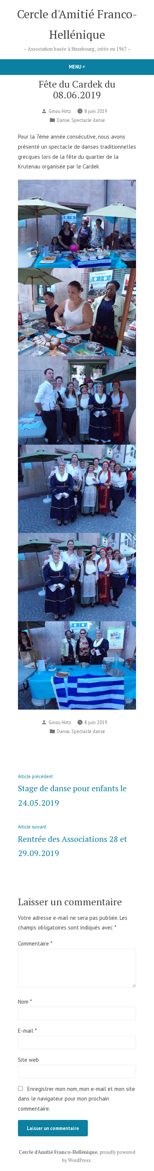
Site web (28, 1059)
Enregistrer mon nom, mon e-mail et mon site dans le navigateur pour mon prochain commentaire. (76, 1098)
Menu (85, 67)
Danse (63, 120)
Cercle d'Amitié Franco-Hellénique (58, 1152)
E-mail (27, 1030)
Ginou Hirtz (60, 111)
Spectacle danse (88, 120)
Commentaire (35, 943)
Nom (24, 1001)
